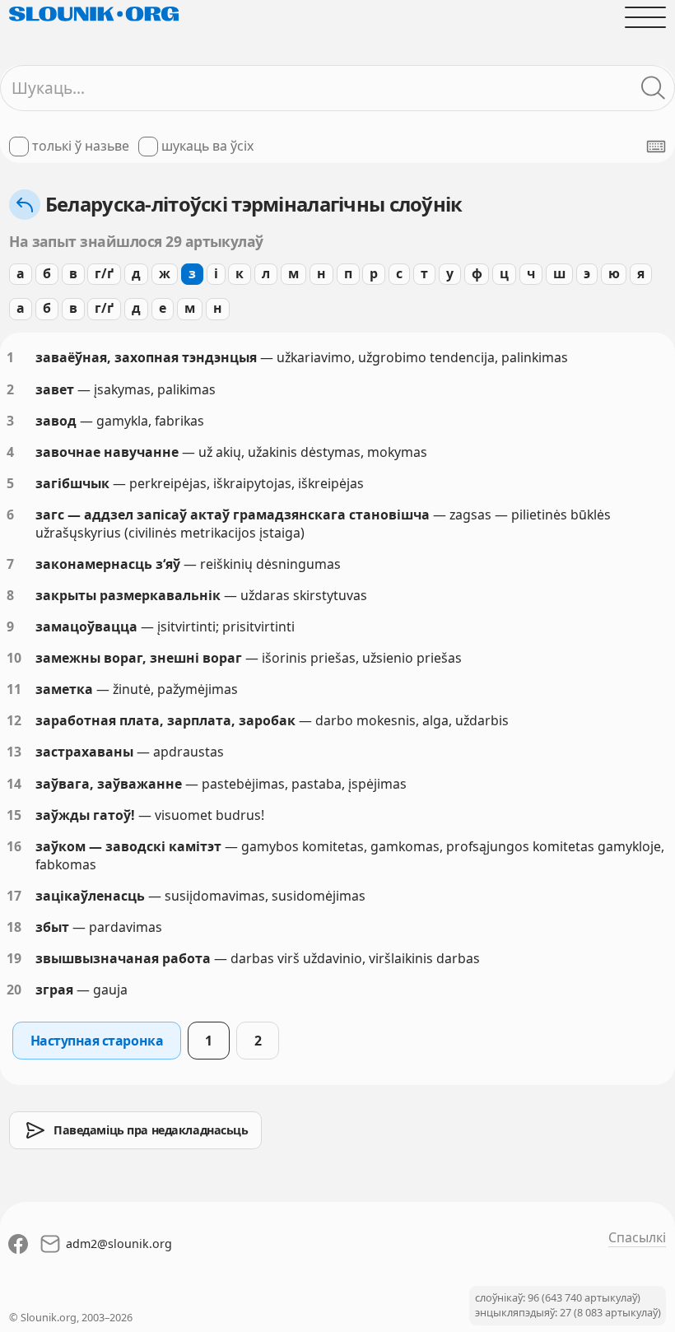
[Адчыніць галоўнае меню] (645, 17)
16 (14, 846)
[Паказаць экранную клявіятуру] (656, 146)
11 (14, 689)
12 (14, 720)
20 (14, 989)
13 (14, 752)
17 (14, 896)
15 (14, 815)
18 (14, 927)
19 (14, 958)
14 (14, 784)
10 (14, 658)
